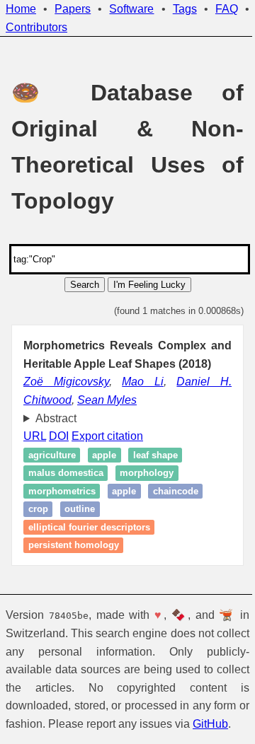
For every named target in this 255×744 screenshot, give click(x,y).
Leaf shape (155, 472)
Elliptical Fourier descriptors (89, 545)
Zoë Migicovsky (66, 382)
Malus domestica (65, 491)
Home (21, 9)
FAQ (226, 9)
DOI (59, 454)
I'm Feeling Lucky (149, 284)
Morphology (147, 491)
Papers (73, 9)
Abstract (55, 436)
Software (131, 9)
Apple (104, 472)
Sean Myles (107, 400)
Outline (79, 527)
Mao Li (143, 382)
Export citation (107, 454)
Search (84, 284)
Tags (185, 9)
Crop (38, 527)
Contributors (36, 27)
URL (34, 454)
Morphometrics (62, 509)
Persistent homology (73, 563)
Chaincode (175, 509)
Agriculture (52, 472)
